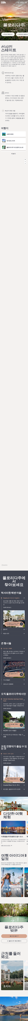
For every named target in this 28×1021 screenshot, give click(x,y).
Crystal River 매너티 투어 (11, 785)
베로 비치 (6, 633)
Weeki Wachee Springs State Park (13, 700)
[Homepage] (3, 3)
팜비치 (5, 629)
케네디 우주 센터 (8, 754)
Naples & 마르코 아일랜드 (11, 598)
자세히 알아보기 (7, 607)
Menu (22, 2)
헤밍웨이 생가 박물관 (9, 730)
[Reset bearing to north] (25, 163)
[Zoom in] (25, 159)
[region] (14, 362)
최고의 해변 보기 (8, 34)
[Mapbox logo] (4, 565)
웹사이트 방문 (13, 936)
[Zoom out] (25, 161)
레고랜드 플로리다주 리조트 (11, 789)
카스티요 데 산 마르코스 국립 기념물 (13, 735)
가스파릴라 (6, 680)
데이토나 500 (7, 648)
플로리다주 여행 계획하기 (15, 941)
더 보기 (13, 153)
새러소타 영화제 (8, 684)
